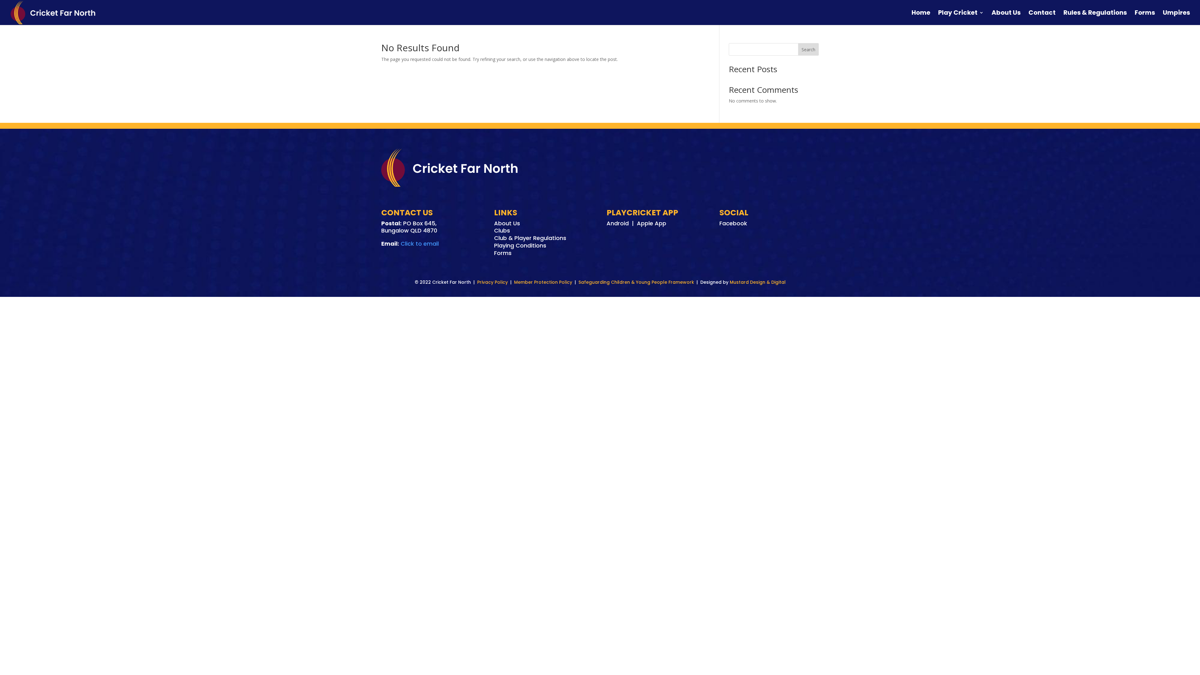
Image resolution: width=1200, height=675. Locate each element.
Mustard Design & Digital (758, 282)
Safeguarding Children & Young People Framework (636, 282)
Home (921, 13)
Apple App (651, 223)
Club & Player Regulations (530, 238)
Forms (1145, 13)
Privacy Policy (492, 282)
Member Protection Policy (543, 282)
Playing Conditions (520, 245)
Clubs (502, 230)
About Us (1006, 13)
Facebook (733, 223)
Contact (1042, 13)
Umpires (1176, 13)
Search (808, 49)
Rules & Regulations (1095, 13)
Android (618, 223)
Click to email (420, 244)
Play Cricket (958, 13)
